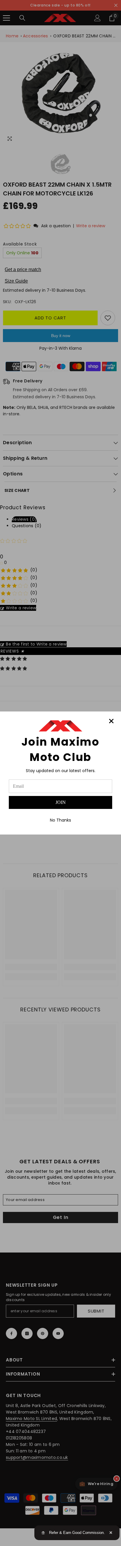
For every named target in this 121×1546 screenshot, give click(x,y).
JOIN (61, 802)
